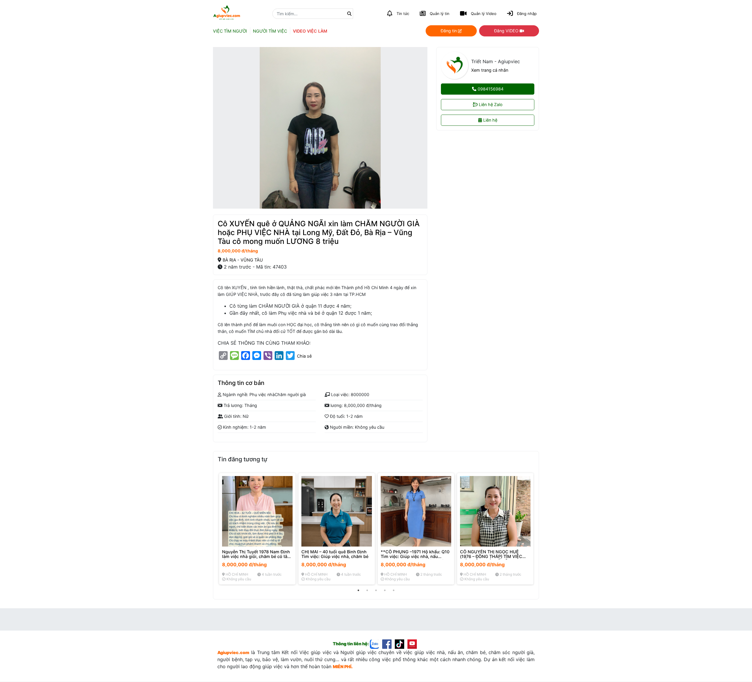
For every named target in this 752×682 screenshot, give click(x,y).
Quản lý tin (439, 13)
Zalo (491, 104)
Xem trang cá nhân (489, 70)
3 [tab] (376, 590)
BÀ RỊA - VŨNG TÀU (243, 259)
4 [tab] (385, 590)
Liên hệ (489, 120)
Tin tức (403, 13)
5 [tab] (394, 590)
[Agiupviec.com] (376, 643)
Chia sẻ (304, 356)
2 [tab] (367, 590)
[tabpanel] (257, 528)
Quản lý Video (483, 13)
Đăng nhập (527, 13)
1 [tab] (358, 590)
